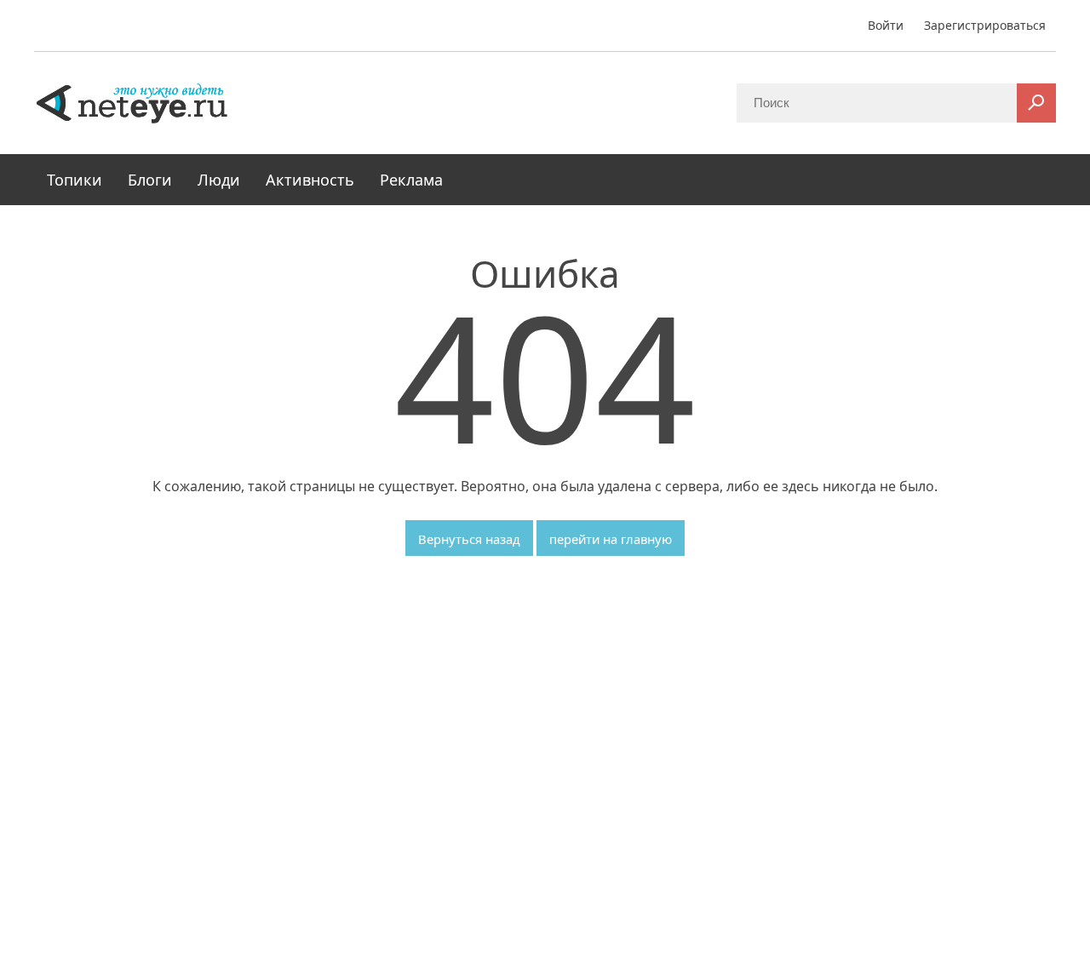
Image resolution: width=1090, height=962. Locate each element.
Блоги (150, 179)
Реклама (411, 179)
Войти (886, 25)
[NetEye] (132, 102)
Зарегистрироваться (985, 25)
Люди (219, 179)
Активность (310, 179)
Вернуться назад (469, 538)
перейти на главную (610, 538)
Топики (74, 179)
